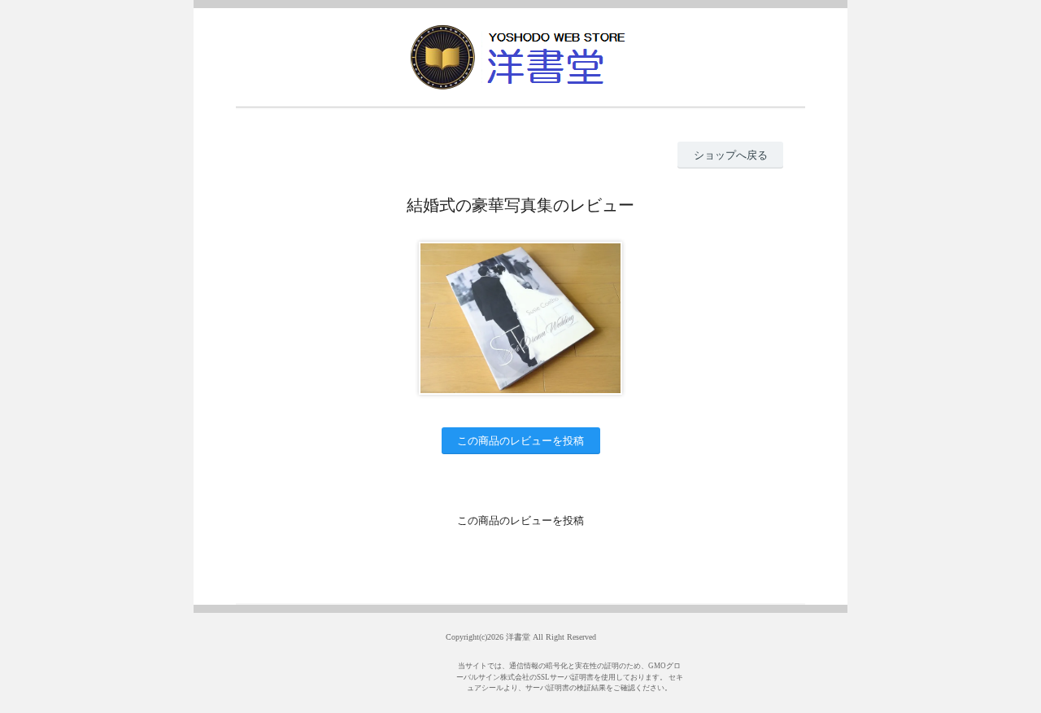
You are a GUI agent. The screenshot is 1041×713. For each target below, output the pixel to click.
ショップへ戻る (731, 155)
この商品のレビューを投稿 (520, 441)
